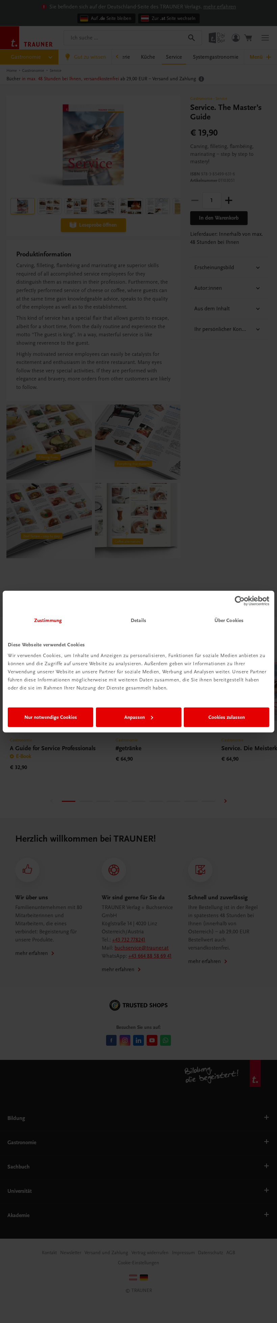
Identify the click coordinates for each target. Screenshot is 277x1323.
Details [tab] (138, 620)
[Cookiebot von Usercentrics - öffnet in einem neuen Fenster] (239, 601)
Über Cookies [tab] (229, 620)
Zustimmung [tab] (48, 620)
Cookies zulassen (226, 717)
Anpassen (134, 717)
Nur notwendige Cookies (50, 717)
